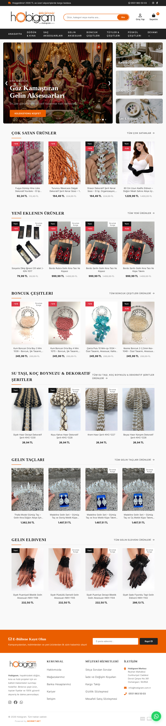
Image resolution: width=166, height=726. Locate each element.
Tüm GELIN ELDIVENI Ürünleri (133, 540)
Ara (123, 17)
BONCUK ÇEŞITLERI (93, 34)
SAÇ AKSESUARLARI (53, 34)
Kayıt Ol (149, 641)
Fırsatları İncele (26, 113)
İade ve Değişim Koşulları (100, 677)
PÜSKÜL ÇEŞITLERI (134, 34)
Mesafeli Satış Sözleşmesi (101, 698)
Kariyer (51, 691)
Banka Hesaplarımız (59, 684)
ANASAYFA (15, 34)
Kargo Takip (92, 684)
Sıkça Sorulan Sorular (98, 669)
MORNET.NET (34, 721)
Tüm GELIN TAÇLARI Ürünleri (133, 459)
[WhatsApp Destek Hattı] (156, 716)
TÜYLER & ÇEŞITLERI (113, 34)
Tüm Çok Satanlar (139, 133)
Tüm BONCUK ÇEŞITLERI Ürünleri (130, 293)
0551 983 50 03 (138, 3)
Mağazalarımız (56, 677)
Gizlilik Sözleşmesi (96, 691)
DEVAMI (153, 32)
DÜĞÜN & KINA (31, 34)
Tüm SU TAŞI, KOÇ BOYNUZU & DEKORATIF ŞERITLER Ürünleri (123, 377)
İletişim (51, 698)
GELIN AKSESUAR (75, 34)
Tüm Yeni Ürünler (140, 213)
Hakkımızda (54, 669)
